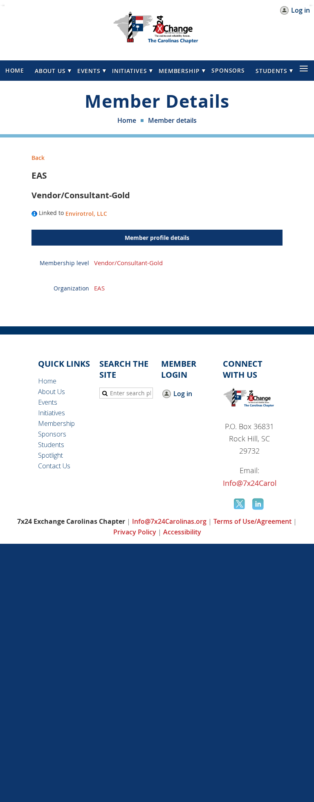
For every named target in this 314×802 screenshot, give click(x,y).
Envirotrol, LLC (86, 213)
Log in (300, 10)
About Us (51, 391)
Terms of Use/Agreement (252, 521)
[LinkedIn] (258, 503)
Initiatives (51, 412)
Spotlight (50, 455)
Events (47, 402)
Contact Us (54, 465)
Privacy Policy (134, 531)
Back (38, 158)
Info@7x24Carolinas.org (264, 483)
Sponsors (52, 434)
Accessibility (182, 531)
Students (51, 444)
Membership (56, 423)
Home (126, 120)
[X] (240, 503)
